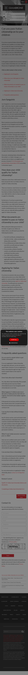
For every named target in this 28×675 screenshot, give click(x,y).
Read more (19, 336)
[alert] (14, 337)
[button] (14, 343)
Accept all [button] (14, 339)
